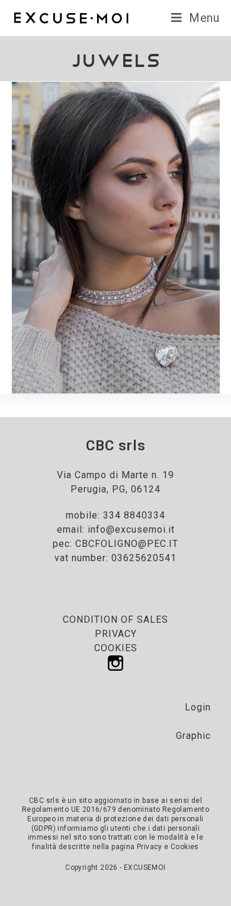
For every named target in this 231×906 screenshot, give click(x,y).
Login (198, 707)
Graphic (193, 735)
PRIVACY (116, 633)
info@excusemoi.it (131, 529)
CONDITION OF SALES (115, 619)
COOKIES (115, 648)
